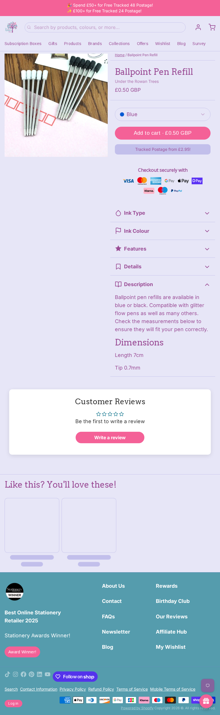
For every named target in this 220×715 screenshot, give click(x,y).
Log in (13, 704)
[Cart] (209, 27)
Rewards (167, 586)
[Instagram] (15, 676)
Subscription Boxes (23, 43)
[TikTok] (7, 676)
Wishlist (162, 43)
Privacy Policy (73, 689)
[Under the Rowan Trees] (11, 27)
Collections (119, 43)
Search (11, 689)
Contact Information (38, 689)
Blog (181, 43)
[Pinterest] (31, 676)
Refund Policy (101, 689)
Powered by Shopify (137, 708)
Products (72, 43)
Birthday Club (173, 601)
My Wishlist (171, 647)
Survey (199, 43)
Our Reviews (172, 617)
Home (120, 55)
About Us (113, 586)
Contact (112, 601)
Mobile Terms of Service (172, 689)
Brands (95, 43)
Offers (142, 43)
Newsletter (116, 632)
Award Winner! (22, 652)
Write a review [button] (110, 437)
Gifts (52, 43)
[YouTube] (47, 676)
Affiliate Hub (171, 632)
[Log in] (196, 27)
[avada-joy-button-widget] (206, 701)
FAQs (108, 617)
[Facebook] (23, 676)
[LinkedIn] (39, 676)
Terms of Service (132, 689)
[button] (163, 133)
